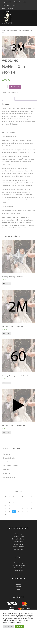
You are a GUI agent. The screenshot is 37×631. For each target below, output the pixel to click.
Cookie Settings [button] (8, 626)
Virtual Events (7, 473)
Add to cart (15, 87)
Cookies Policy (18, 570)
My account (7, 2)
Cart (24, 2)
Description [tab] (9, 99)
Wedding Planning (12, 30)
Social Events (7, 470)
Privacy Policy (18, 563)
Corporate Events (9, 458)
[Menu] (33, 14)
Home (3, 30)
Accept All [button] (19, 626)
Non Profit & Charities (10, 466)
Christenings (7, 454)
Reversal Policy (18, 568)
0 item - (11, 5)
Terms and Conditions (18, 565)
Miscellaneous (7, 462)
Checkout (17, 2)
